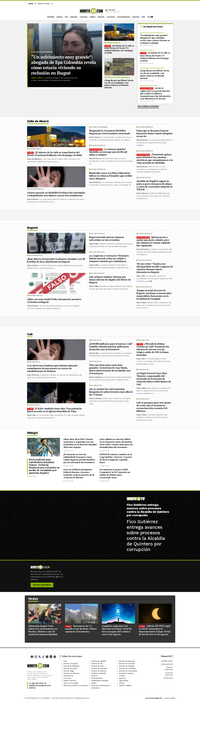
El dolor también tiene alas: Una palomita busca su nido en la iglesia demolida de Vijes (54, 410)
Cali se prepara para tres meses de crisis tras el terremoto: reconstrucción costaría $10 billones (153, 406)
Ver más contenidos (42, 585)
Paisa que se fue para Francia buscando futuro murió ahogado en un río (154, 133)
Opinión (94, 683)
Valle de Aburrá (38, 121)
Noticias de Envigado (126, 666)
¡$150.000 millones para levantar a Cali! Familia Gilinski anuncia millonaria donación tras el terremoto (110, 346)
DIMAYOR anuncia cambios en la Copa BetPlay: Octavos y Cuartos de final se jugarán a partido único (116, 458)
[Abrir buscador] (52, 3)
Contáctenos (168, 678)
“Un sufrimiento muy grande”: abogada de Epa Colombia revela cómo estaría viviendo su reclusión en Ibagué (63, 65)
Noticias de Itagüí (144, 177)
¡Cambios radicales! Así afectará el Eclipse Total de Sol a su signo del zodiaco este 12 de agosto (117, 630)
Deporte (101, 17)
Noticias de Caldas (70, 668)
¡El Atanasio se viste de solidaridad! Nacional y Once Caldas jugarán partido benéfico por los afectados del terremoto (79, 458)
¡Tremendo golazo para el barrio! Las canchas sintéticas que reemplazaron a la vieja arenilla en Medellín (154, 158)
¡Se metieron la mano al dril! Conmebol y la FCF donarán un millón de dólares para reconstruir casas (115, 473)
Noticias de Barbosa (98, 671)
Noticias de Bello (112, 43)
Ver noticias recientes (148, 106)
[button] (29, 3)
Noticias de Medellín (145, 127)
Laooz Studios (169, 698)
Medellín (50, 17)
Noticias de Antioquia (127, 661)
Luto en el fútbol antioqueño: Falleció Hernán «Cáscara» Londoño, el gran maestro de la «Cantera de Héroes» (78, 473)
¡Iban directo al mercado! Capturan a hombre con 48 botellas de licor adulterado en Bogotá (56, 260)
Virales (33, 598)
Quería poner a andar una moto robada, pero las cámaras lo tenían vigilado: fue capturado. (153, 241)
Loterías (122, 676)
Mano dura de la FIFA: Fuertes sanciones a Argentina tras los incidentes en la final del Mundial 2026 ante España (80, 443)
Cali (66, 17)
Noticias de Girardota (71, 673)
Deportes (122, 678)
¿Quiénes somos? (167, 661)
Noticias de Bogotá (145, 233)
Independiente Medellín (99, 680)
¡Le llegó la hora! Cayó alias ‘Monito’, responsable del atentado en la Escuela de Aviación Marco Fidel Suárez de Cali (153, 378)
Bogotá (59, 17)
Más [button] (149, 17)
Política (92, 17)
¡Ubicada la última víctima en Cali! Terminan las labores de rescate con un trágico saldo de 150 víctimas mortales (152, 349)
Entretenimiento (123, 17)
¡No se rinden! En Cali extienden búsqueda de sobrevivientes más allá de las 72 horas (111, 391)
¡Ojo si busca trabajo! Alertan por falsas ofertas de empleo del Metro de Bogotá (110, 279)
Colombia (83, 17)
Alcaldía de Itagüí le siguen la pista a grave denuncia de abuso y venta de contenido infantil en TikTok (154, 185)
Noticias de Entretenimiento (43, 52)
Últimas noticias (43, 4)
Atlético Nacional (69, 680)
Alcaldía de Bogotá (126, 673)
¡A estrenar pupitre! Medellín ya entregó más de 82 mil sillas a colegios (108, 152)
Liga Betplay (123, 680)
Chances (94, 676)
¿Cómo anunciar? (167, 664)
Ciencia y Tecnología (70, 683)
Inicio (65, 661)
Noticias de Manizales (71, 666)
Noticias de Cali (143, 340)
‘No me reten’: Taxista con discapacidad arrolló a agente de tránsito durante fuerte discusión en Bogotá (154, 268)
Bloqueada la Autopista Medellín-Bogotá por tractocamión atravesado (109, 132)
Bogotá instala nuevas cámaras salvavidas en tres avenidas (106, 238)
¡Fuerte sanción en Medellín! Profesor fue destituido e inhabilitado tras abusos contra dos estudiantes (56, 194)
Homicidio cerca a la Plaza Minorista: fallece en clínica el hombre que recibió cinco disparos (110, 175)
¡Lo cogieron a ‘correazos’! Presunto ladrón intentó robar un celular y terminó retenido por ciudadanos (109, 258)
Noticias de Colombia (149, 86)
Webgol (32, 432)
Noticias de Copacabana (99, 127)
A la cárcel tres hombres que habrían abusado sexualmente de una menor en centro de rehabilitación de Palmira (52, 368)
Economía (111, 17)
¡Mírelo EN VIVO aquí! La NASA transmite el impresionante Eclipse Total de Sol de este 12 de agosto (154, 630)
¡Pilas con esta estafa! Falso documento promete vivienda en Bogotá (54, 301)
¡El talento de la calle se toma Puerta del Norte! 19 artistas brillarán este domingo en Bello (119, 49)
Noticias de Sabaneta (99, 668)
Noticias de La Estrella (127, 668)
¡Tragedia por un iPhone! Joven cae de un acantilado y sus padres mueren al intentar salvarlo (118, 84)
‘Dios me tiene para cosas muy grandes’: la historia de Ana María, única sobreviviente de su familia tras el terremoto (110, 369)
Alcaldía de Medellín (98, 673)
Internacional (68, 676)
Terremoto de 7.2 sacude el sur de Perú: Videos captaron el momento (81, 628)
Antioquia (73, 17)
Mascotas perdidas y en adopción (76, 685)
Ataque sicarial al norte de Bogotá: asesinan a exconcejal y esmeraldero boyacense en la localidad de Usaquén (154, 294)
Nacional (135, 17)
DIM (143, 17)
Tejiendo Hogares (125, 685)
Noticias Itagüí (68, 671)
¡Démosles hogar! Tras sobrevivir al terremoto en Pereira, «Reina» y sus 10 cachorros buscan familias (42, 630)
